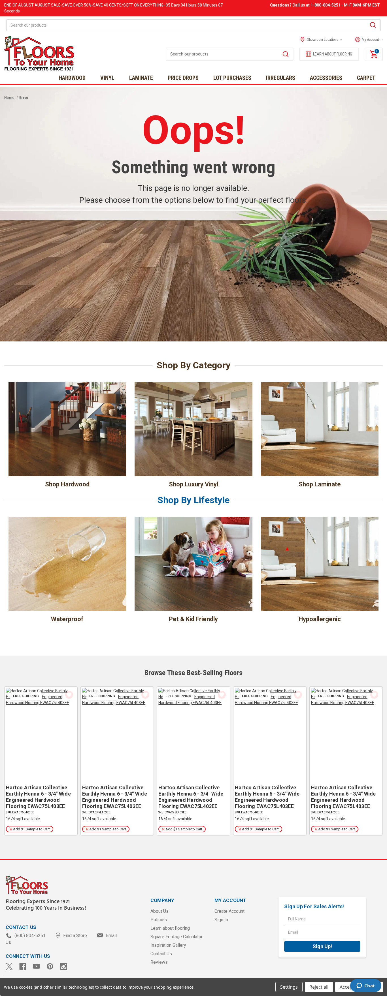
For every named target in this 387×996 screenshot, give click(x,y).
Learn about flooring (170, 928)
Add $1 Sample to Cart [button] (31, 829)
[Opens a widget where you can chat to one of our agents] (365, 986)
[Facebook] (22, 966)
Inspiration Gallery (168, 945)
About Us (159, 911)
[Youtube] (36, 966)
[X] (9, 966)
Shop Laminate (320, 484)
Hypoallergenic (320, 619)
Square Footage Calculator (176, 936)
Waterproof (67, 619)
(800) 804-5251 (30, 935)
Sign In (221, 919)
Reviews (159, 962)
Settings (289, 987)
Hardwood (72, 77)
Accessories (326, 77)
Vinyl (107, 77)
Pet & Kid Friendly (193, 619)
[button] (367, 39)
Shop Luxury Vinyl (193, 484)
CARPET (366, 77)
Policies (158, 919)
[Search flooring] (285, 54)
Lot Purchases (232, 77)
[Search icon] (373, 25)
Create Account (229, 911)
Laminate (141, 77)
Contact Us (161, 953)
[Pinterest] (50, 966)
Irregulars (280, 77)
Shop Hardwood (67, 484)
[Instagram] (63, 966)
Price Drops (183, 77)
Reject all (318, 987)
